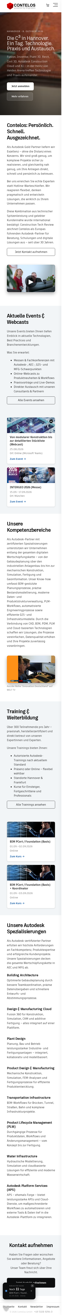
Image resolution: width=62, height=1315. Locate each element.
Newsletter (36, 1306)
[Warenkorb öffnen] (47, 5)
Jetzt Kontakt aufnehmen (31, 252)
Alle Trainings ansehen (31, 805)
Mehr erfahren (20, 96)
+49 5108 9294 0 (43, 1311)
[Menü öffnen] (55, 5)
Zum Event (31, 440)
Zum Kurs (31, 841)
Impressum (52, 1306)
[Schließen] (32, 1285)
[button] (6, 1309)
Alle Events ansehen (31, 400)
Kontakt (22, 1306)
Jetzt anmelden (20, 86)
